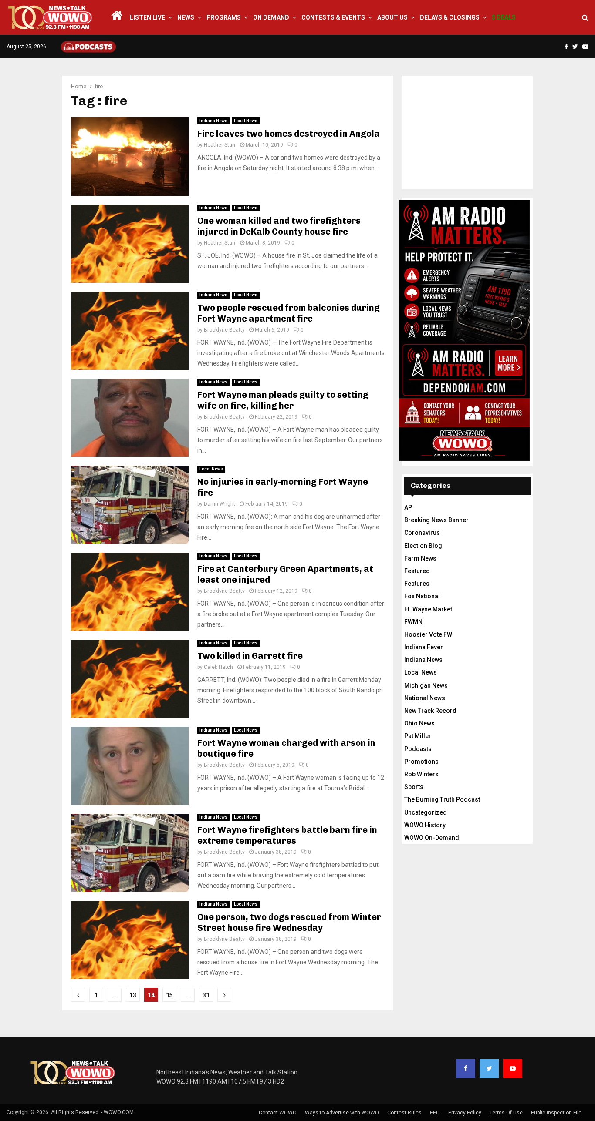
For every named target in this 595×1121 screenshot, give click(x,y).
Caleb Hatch (218, 667)
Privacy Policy (464, 1113)
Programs (223, 17)
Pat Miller (417, 735)
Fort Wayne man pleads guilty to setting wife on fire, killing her (282, 400)
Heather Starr (220, 145)
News (185, 17)
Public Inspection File (556, 1113)
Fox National (422, 596)
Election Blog (423, 545)
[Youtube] (512, 1068)
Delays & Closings (450, 17)
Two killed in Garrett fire (250, 656)
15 (169, 995)
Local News (245, 120)
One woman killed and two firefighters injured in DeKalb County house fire (279, 226)
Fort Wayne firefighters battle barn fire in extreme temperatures (287, 835)
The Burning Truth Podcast (442, 799)
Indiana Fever (423, 647)
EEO (435, 1113)
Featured (417, 570)
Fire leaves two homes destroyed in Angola (288, 133)
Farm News (420, 558)
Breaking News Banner (436, 520)
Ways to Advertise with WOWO (342, 1113)
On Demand (271, 17)
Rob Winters (421, 774)
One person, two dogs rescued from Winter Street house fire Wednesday (289, 922)
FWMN (413, 621)
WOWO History (425, 825)
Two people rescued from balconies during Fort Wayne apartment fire (288, 313)
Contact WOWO (278, 1113)
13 (132, 995)
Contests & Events (333, 17)
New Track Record (430, 710)
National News (424, 698)
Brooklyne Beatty (224, 330)
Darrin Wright (219, 504)
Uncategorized (425, 812)
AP (408, 507)
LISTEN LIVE (147, 17)
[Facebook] (465, 1068)
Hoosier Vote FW (428, 634)
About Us (392, 17)
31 (206, 995)
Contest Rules (404, 1113)
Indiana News (213, 120)
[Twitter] (489, 1068)
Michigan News (426, 685)
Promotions (421, 761)
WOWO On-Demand (431, 837)
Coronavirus (422, 532)
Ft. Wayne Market (428, 609)
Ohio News (419, 723)
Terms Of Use (506, 1113)
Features (416, 583)
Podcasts (418, 748)
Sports (413, 786)
